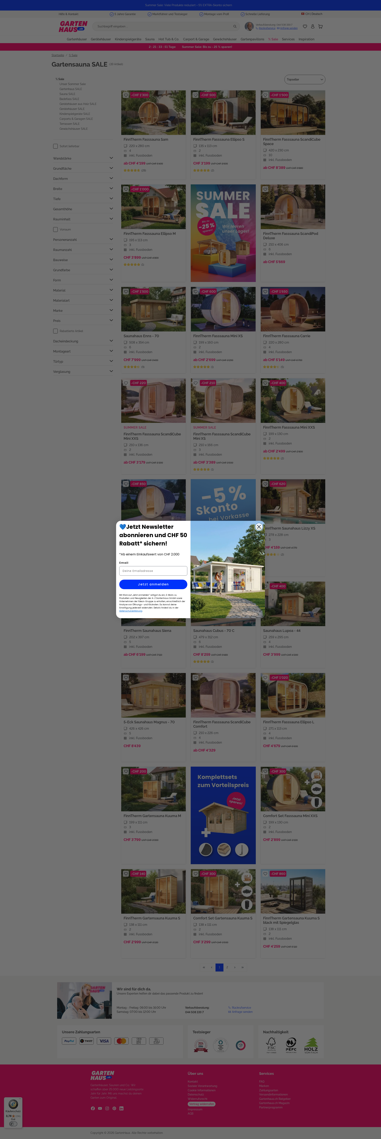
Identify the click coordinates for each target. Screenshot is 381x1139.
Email (123, 563)
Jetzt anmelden (153, 584)
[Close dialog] (259, 527)
